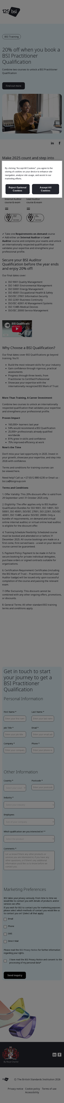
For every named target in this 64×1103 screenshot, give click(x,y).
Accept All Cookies (45, 189)
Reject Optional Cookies (17, 189)
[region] (32, 179)
